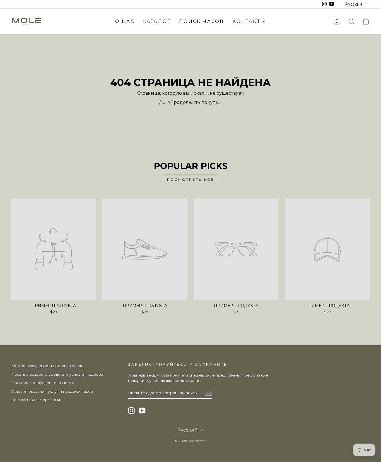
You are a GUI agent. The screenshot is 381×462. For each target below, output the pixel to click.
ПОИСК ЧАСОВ (201, 21)
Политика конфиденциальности (42, 382)
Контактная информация (35, 399)
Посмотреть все (190, 179)
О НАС (125, 21)
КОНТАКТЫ (249, 21)
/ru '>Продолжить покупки (190, 102)
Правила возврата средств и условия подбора (57, 374)
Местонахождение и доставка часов (47, 365)
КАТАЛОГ (157, 21)
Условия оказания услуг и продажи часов (52, 391)
